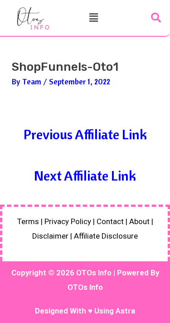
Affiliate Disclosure (106, 235)
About (139, 221)
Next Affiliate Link (85, 175)
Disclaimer (50, 235)
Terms (28, 221)
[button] (93, 18)
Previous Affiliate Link (85, 134)
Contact (110, 221)
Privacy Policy (67, 221)
